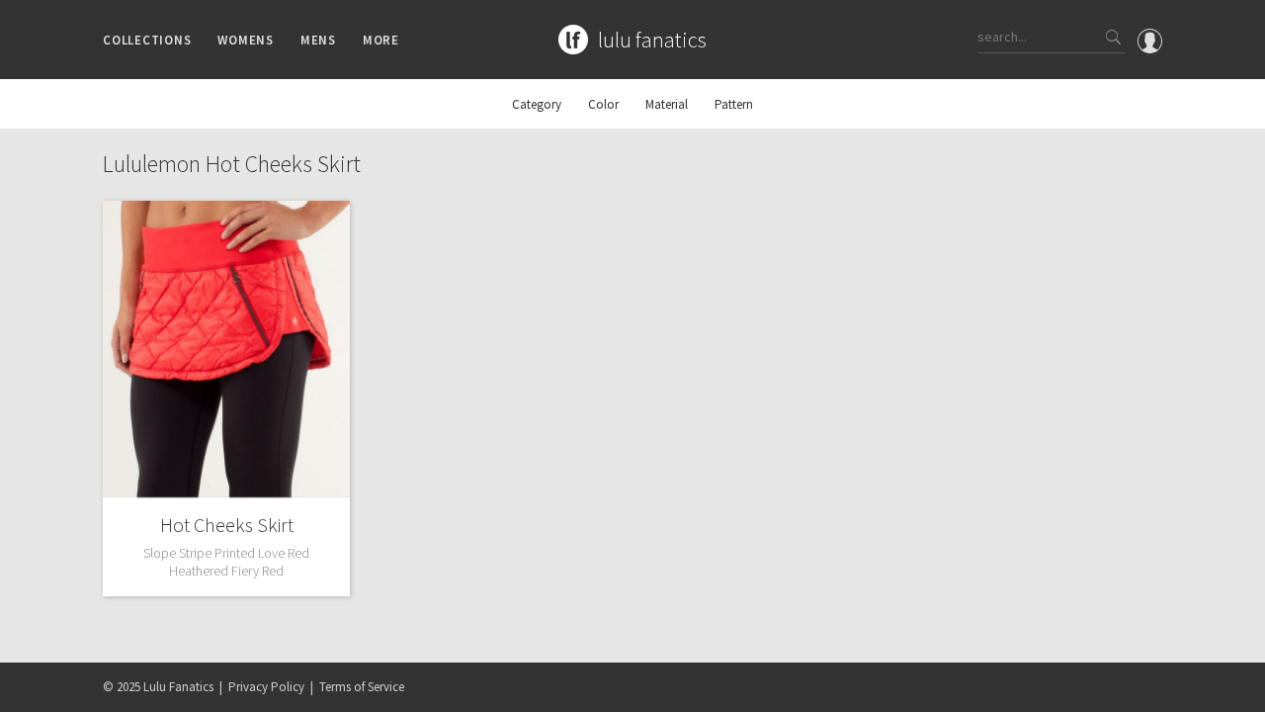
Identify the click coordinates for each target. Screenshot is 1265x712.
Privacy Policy (266, 686)
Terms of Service (361, 686)
